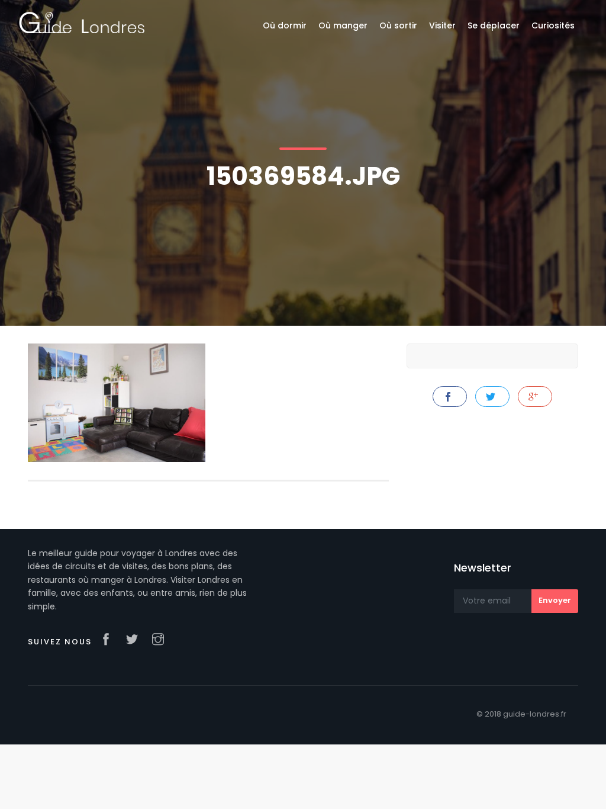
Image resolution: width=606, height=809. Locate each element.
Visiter (442, 25)
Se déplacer (494, 25)
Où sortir (398, 25)
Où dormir (285, 25)
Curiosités (553, 25)
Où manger (343, 25)
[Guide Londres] (82, 22)
